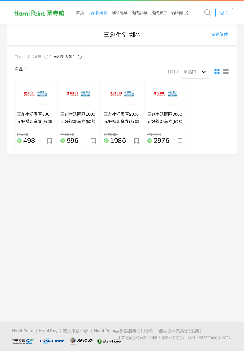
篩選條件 (219, 34)
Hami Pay (48, 330)
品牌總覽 (99, 12)
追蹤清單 (119, 12)
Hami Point (22, 330)
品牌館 (177, 12)
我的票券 (159, 12)
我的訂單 (139, 12)
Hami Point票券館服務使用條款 (124, 330)
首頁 (80, 12)
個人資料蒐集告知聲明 (180, 330)
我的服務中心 (76, 330)
